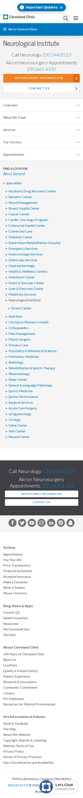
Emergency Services (23, 248)
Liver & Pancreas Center (26, 288)
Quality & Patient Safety (20, 671)
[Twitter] (22, 524)
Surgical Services (21, 402)
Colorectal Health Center (27, 225)
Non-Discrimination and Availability (28, 763)
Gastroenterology (22, 266)
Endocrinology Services (26, 254)
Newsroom (11, 624)
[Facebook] (13, 524)
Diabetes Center (21, 237)
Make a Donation (15, 582)
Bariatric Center (20, 197)
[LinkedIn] (51, 524)
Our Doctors (12, 142)
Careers (8, 693)
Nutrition (15, 316)
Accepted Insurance (17, 577)
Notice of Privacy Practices (22, 757)
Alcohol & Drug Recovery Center (32, 191)
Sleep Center (18, 379)
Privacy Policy (13, 751)
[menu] (76, 18)
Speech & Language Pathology (30, 385)
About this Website (16, 735)
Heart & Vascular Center (26, 283)
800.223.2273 (17, 785)
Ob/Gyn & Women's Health (29, 322)
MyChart (9, 635)
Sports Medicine (21, 391)
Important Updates (41, 7)
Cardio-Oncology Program (28, 220)
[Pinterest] (61, 524)
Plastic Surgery (19, 339)
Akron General (14, 173)
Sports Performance (23, 397)
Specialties (14, 183)
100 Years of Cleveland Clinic (23, 654)
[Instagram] (41, 524)
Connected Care (20, 231)
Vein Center (17, 431)
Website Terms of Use (18, 746)
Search (66, 18)
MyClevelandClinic (16, 629)
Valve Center (18, 425)
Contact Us (39, 88)
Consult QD (11, 612)
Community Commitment (20, 687)
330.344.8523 (57, 55)
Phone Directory (15, 593)
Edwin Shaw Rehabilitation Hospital (34, 243)
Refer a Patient (14, 588)
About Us (9, 660)
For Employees (13, 699)
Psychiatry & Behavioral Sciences (33, 351)
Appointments (13, 154)
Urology (15, 419)
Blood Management (23, 202)
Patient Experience (16, 676)
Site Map (9, 729)
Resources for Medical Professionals (29, 704)
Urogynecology (20, 414)
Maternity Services (22, 294)
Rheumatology (19, 374)
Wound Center (19, 437)
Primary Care (18, 345)
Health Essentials (15, 618)
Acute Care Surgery (23, 408)
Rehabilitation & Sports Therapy (32, 368)
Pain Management (22, 333)
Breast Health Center (24, 208)
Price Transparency (17, 565)
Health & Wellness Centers (28, 271)
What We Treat (14, 117)
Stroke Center (21, 308)
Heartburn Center (22, 277)
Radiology (16, 362)
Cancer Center (19, 214)
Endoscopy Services (23, 260)
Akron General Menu (22, 29)
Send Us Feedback (15, 724)
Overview (10, 105)
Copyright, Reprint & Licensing (24, 740)
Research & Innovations (20, 682)
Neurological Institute (25, 300)
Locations (10, 665)
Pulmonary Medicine (24, 356)
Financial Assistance (17, 571)
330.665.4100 (41, 69)
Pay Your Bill (12, 560)
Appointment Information (39, 78)
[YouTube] (32, 524)
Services (9, 130)
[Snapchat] (70, 524)
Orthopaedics (19, 328)
